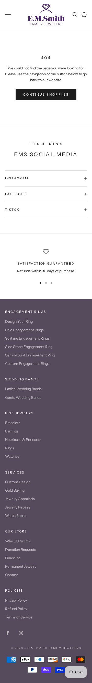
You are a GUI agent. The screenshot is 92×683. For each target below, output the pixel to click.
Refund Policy (16, 608)
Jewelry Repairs (17, 507)
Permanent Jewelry (20, 566)
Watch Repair (16, 515)
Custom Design (17, 482)
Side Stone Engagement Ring (28, 346)
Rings (9, 448)
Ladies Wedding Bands (23, 389)
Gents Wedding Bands (23, 397)
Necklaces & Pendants (23, 439)
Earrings (11, 431)
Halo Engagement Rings (24, 330)
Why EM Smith (17, 541)
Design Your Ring (19, 321)
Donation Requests (20, 549)
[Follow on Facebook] (7, 633)
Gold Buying (15, 490)
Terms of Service (18, 617)
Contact (11, 575)
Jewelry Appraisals (20, 498)
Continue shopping (46, 94)
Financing (12, 558)
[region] (46, 261)
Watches (12, 456)
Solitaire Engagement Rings (27, 338)
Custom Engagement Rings (27, 363)
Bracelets (12, 422)
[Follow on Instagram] (21, 633)
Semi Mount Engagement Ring (30, 355)
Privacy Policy (16, 600)
